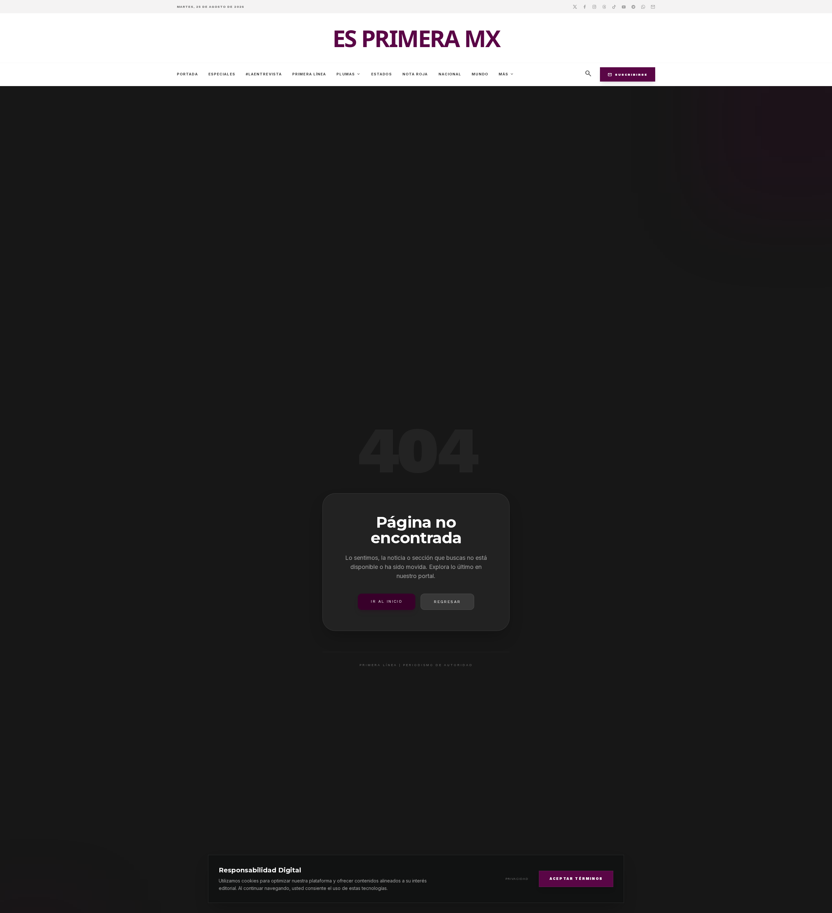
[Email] (653, 6)
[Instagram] (594, 6)
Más (506, 74)
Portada (187, 74)
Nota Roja (415, 74)
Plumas (348, 74)
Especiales (221, 74)
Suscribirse (627, 74)
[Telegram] (633, 6)
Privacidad (516, 879)
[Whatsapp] (643, 6)
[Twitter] (575, 6)
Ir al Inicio (386, 601)
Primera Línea (309, 74)
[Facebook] (584, 6)
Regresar (447, 601)
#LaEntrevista (264, 74)
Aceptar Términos (576, 878)
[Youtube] (623, 6)
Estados (381, 74)
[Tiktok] (614, 6)
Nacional (450, 74)
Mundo (480, 74)
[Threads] (604, 6)
